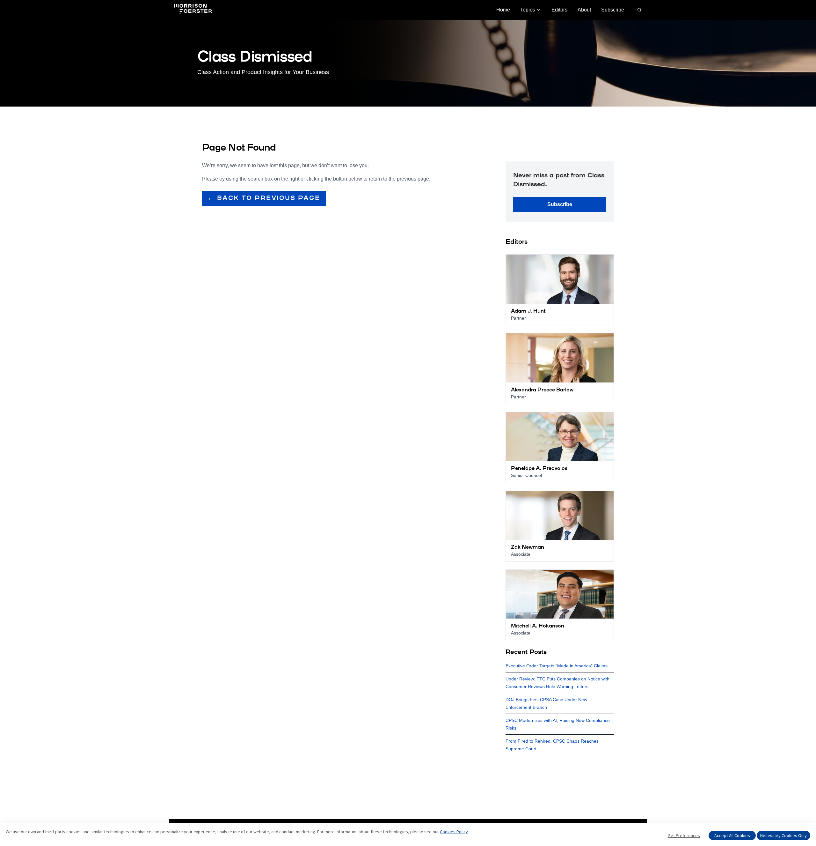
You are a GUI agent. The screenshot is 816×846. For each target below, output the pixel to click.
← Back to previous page (264, 198)
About (584, 9)
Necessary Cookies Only (783, 835)
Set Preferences (684, 835)
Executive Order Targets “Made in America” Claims (557, 665)
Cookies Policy (454, 832)
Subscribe (612, 9)
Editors (559, 9)
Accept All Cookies (732, 835)
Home (503, 9)
